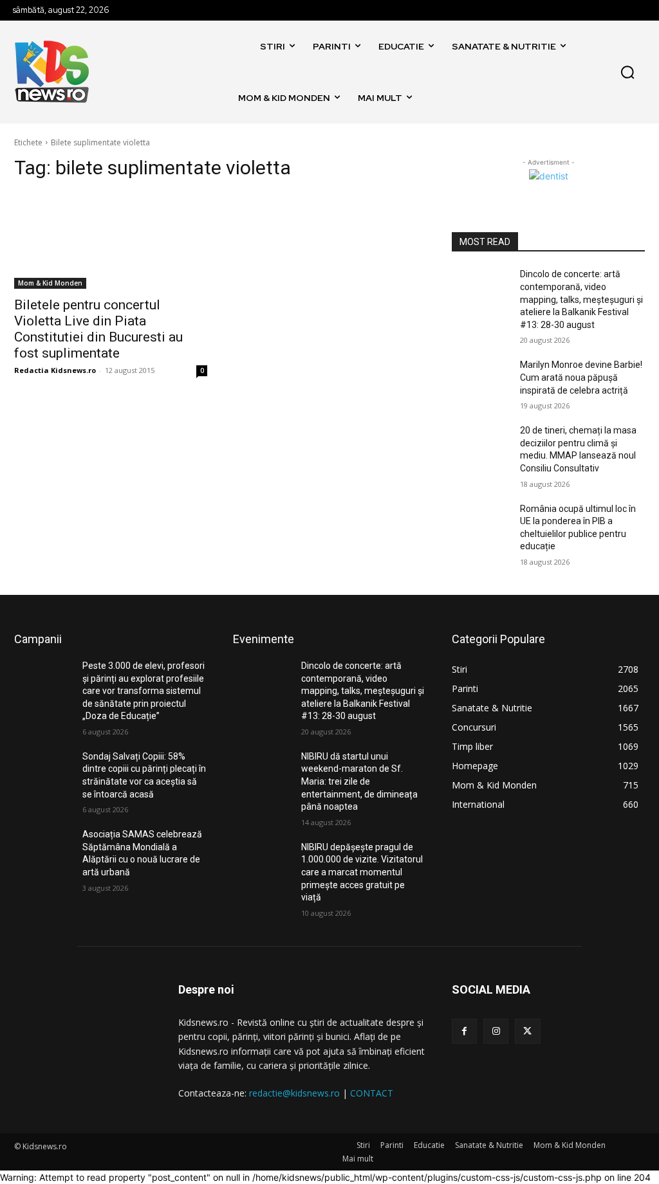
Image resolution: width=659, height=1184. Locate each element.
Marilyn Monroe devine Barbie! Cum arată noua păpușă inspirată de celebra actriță (581, 377)
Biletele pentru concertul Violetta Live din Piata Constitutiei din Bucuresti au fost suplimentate (98, 329)
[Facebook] (464, 1031)
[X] (527, 1031)
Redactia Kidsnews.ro (55, 370)
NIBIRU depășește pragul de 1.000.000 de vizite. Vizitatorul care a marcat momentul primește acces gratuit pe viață (362, 872)
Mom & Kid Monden (50, 282)
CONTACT (371, 1093)
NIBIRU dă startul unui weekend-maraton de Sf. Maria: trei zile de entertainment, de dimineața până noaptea (359, 781)
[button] (627, 72)
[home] (240, 46)
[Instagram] (495, 1031)
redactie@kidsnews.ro (294, 1093)
